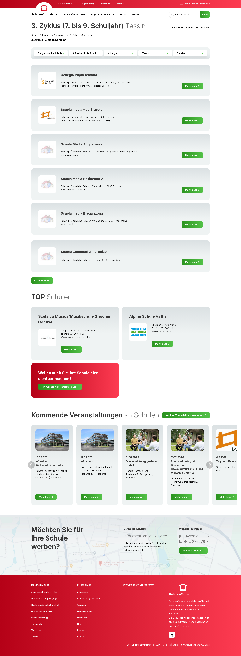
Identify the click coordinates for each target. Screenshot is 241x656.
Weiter (209, 465)
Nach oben (43, 280)
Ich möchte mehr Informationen (59, 386)
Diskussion (82, 617)
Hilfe (79, 624)
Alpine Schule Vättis (148, 316)
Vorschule (36, 630)
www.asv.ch (165, 331)
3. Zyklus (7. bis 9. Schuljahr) (68, 35)
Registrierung (87, 4)
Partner (80, 630)
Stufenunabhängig (39, 617)
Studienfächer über (74, 14)
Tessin (88, 35)
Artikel (135, 14)
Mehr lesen (191, 86)
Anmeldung (82, 592)
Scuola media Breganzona (82, 213)
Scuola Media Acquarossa (82, 144)
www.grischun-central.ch (80, 337)
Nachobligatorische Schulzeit (45, 605)
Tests (123, 14)
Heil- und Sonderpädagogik (44, 598)
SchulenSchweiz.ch (41, 35)
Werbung (105, 4)
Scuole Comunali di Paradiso (84, 252)
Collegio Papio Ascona (79, 75)
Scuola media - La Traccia (82, 110)
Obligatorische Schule (41, 611)
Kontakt (120, 4)
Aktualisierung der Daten (88, 598)
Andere (34, 636)
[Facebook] (172, 635)
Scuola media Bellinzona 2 (82, 179)
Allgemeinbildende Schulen (44, 592)
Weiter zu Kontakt (192, 550)
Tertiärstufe (36, 624)
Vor (31, 465)
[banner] (44, 9)
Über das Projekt (85, 611)
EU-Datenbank (64, 4)
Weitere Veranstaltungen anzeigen (185, 415)
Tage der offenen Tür (102, 14)
